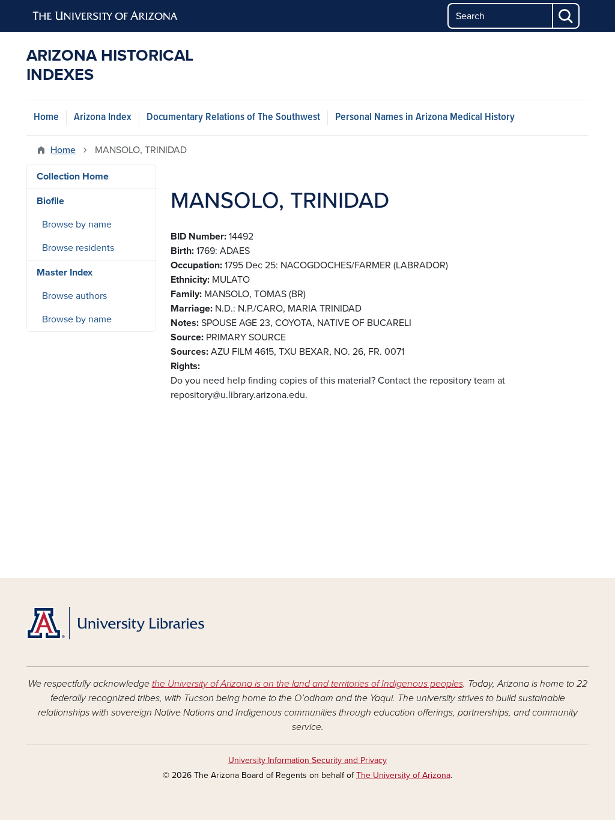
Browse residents (78, 248)
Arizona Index (103, 117)
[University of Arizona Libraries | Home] (115, 623)
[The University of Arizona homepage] (105, 16)
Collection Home (73, 176)
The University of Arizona (403, 775)
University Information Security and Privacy (307, 760)
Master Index (64, 273)
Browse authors (74, 296)
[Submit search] (566, 16)
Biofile (50, 201)
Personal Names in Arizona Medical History (425, 117)
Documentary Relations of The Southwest (233, 117)
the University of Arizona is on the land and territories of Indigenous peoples (307, 684)
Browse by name (77, 225)
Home (46, 117)
